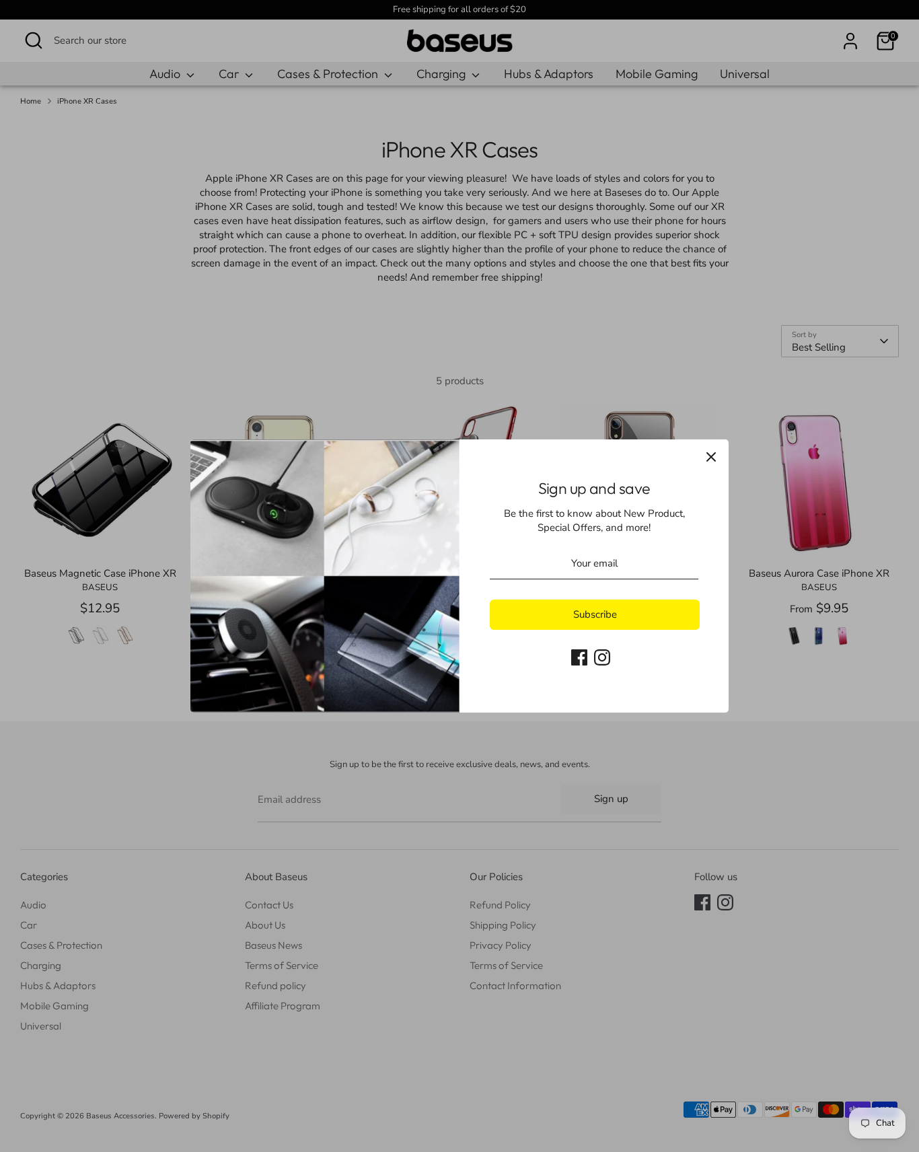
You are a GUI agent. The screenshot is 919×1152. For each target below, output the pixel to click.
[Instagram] (602, 657)
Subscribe (595, 614)
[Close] (711, 457)
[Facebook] (579, 657)
